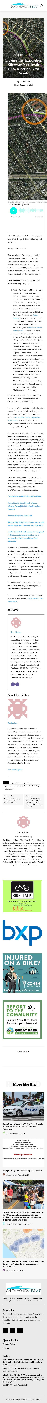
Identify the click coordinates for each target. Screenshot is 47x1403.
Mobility (18, 55)
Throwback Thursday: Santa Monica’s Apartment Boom (12, 801)
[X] (20, 1058)
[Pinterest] (26, 1058)
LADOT (24, 786)
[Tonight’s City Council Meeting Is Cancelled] (23, 1152)
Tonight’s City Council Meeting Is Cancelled (22, 1171)
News (31, 55)
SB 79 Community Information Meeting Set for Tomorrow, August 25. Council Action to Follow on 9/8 (23, 1263)
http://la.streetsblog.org (23, 837)
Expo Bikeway (15, 783)
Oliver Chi (9, 1271)
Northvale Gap (34, 786)
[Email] (13, 684)
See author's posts (15, 770)
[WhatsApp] (32, 1058)
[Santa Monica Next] (24, 5)
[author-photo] (4, 1133)
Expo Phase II (27, 783)
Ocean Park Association (14, 1224)
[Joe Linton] (23, 822)
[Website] (17, 684)
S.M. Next (9, 1133)
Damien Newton (11, 1175)
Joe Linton (25, 82)
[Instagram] (12, 1330)
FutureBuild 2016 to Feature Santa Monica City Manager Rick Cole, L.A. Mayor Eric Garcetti (34, 803)
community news (10, 1385)
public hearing (8, 789)
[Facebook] (14, 1058)
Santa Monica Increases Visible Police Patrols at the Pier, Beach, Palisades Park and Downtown (23, 1126)
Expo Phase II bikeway (11, 786)
